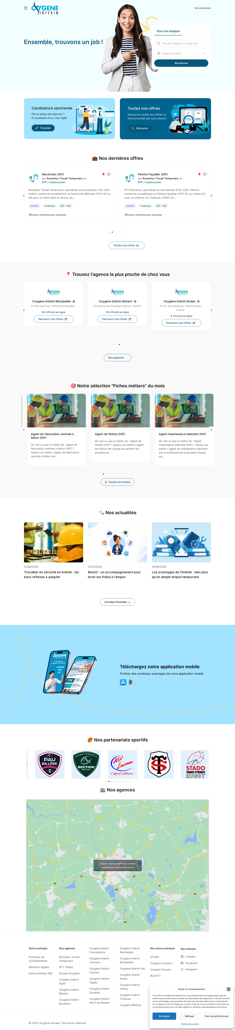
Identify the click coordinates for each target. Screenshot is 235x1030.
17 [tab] (140, 344)
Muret (139, 205)
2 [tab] (112, 232)
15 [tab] (133, 344)
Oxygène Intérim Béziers (51, 301)
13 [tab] (126, 344)
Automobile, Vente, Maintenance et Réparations (165, 182)
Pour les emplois (168, 31)
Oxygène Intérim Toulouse (179, 301)
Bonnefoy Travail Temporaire (64, 178)
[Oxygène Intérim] (44, 7)
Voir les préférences (216, 1016)
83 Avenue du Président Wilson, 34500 (53, 306)
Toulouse (49, 205)
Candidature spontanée (52, 108)
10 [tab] (115, 344)
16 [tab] (136, 344)
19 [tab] (147, 344)
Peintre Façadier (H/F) (57, 174)
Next (211, 195)
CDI (128, 205)
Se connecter (203, 8)
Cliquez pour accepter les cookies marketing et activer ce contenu (117, 865)
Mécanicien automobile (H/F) (155, 174)
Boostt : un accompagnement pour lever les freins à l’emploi (114, 574)
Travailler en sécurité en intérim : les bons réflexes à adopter (51, 574)
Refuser (189, 1016)
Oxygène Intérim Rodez (116, 301)
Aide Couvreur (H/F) (171, 434)
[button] (228, 989)
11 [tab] (119, 344)
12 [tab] (122, 344)
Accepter (164, 1016)
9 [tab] (112, 344)
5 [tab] (122, 232)
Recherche (181, 63)
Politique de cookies (190, 1024)
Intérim (34, 205)
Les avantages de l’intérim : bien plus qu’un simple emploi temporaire (180, 574)
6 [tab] (126, 232)
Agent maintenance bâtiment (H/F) (117, 434)
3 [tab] (115, 232)
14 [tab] (129, 344)
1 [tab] (109, 232)
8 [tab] (108, 344)
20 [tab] (150, 344)
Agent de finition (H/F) (44, 434)
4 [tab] (119, 232)
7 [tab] (105, 344)
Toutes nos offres (144, 108)
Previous (23, 195)
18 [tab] (143, 344)
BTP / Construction (53, 182)
